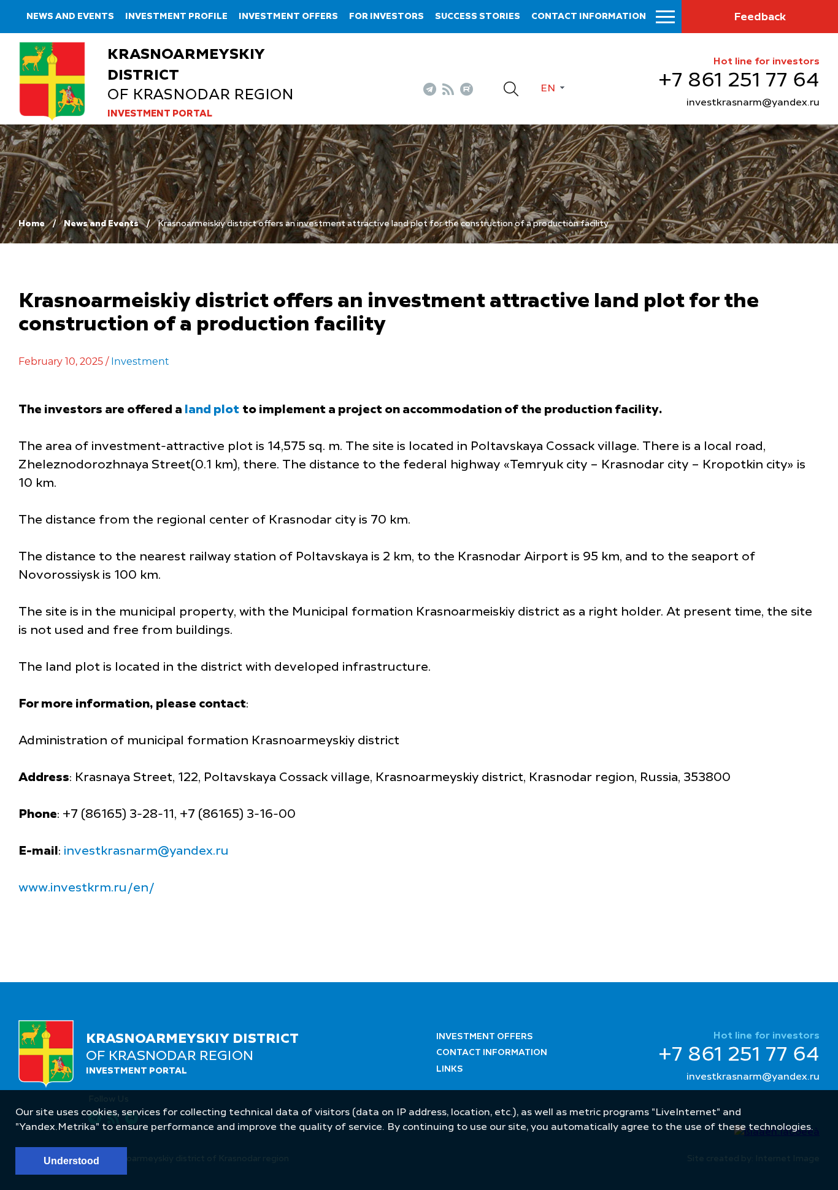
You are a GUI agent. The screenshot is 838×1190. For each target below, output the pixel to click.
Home (31, 223)
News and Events (101, 223)
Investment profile (176, 16)
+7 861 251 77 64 (739, 81)
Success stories (477, 16)
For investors (386, 16)
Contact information (588, 16)
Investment (140, 361)
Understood (71, 1161)
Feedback (760, 17)
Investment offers (288, 16)
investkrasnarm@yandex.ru (753, 103)
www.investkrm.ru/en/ (86, 888)
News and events (70, 16)
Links (449, 1069)
